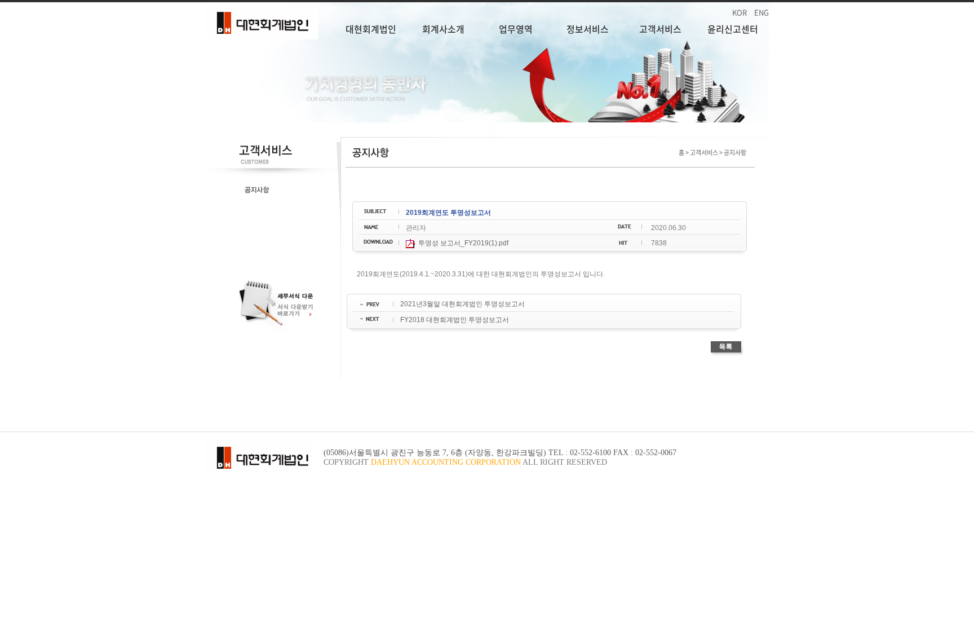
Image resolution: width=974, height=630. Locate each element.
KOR (739, 12)
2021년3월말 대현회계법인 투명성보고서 (462, 304)
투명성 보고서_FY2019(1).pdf (461, 243)
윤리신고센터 (732, 29)
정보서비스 (587, 29)
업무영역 (516, 29)
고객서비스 (660, 29)
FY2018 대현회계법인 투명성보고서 (454, 320)
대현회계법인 (371, 29)
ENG (761, 12)
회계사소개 (443, 29)
